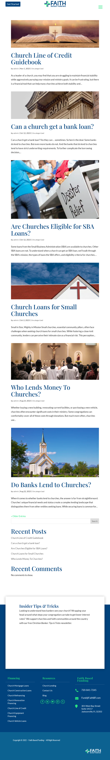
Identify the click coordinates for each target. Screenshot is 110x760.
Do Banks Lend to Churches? (51, 484)
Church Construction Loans (20, 690)
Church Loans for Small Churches (44, 310)
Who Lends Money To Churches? (40, 390)
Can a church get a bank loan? (52, 126)
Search (95, 521)
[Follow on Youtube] (53, 702)
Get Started (13, 4)
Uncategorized (37, 68)
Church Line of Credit (17, 708)
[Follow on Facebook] (42, 702)
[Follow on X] (63, 702)
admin (16, 68)
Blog (45, 695)
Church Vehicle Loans (17, 721)
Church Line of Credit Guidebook (41, 58)
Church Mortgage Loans (18, 685)
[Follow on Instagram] (58, 702)
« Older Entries (18, 516)
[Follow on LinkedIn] (47, 702)
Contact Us (47, 690)
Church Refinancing (16, 695)
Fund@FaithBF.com (91, 697)
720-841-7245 (88, 690)
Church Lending (49, 685)
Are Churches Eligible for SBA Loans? (52, 229)
